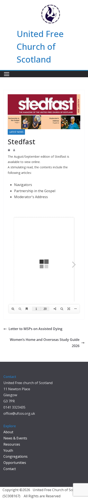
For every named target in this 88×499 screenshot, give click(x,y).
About (8, 432)
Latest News (16, 131)
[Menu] (6, 74)
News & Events (15, 438)
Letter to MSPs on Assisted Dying (35, 328)
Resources (11, 444)
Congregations (15, 456)
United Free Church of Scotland (40, 46)
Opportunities (14, 462)
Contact (9, 468)
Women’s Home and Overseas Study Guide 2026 (44, 342)
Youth (8, 450)
